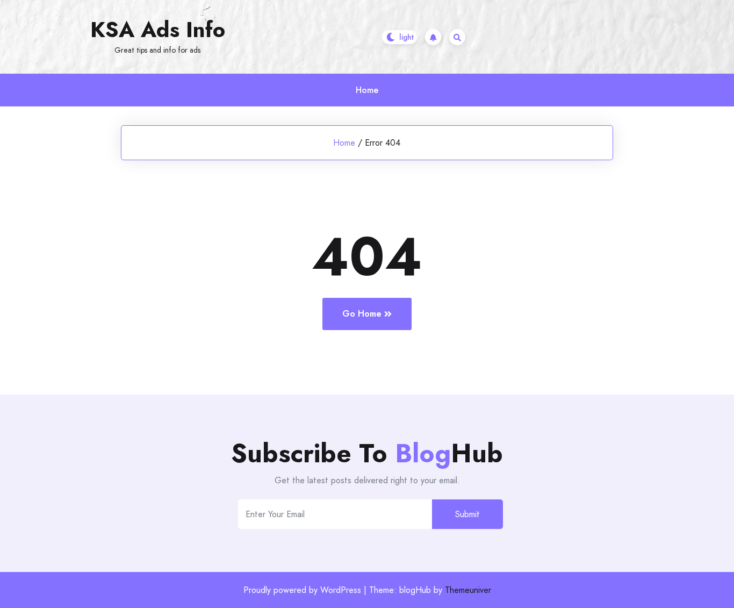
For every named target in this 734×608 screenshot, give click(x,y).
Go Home (362, 313)
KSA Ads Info (157, 29)
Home (367, 90)
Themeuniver (468, 590)
